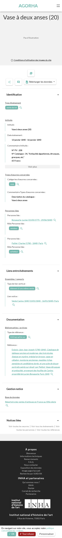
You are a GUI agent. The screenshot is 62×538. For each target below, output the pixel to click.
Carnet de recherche (31, 491)
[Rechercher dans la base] (7, 405)
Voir (32, 166)
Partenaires (31, 494)
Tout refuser (28, 534)
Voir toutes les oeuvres (19, 426)
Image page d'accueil (31, 470)
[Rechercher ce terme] (21, 107)
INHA (31, 485)
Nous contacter (31, 465)
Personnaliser (46, 534)
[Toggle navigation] (58, 6)
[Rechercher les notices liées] (55, 220)
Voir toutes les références (48, 430)
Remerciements (31, 459)
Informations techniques (31, 456)
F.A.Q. (31, 462)
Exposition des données (31, 468)
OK (13, 534)
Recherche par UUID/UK (31, 473)
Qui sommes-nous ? (31, 482)
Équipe (31, 488)
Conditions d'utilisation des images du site (32, 60)
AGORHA (28, 5)
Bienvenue (31, 453)
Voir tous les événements (42, 426)
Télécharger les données (40, 81)
